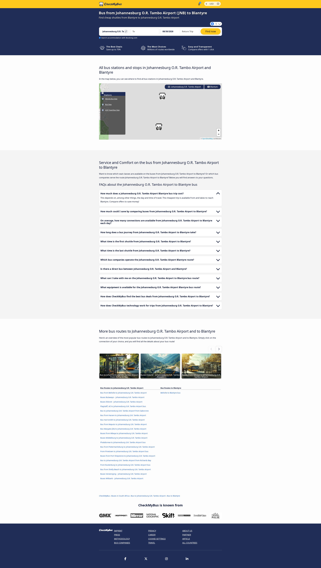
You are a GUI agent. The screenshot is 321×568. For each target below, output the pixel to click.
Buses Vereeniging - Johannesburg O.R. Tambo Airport (123, 474)
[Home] (110, 4)
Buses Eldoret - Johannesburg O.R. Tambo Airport (121, 402)
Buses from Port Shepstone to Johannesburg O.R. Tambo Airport (127, 456)
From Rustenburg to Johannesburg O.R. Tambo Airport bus (125, 465)
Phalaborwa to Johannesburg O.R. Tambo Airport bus (123, 442)
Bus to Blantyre (173, 496)
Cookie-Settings (157, 538)
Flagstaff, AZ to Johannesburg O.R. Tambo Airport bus (123, 406)
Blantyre (214, 87)
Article (186, 538)
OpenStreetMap (207, 138)
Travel (151, 542)
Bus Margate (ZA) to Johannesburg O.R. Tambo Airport (123, 429)
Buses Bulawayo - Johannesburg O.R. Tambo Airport (122, 397)
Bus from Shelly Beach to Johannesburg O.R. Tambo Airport (125, 469)
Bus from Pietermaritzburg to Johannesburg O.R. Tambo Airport (127, 447)
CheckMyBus (104, 496)
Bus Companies (122, 542)
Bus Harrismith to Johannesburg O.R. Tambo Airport (122, 420)
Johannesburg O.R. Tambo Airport (185, 87)
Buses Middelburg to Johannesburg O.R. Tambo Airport (123, 438)
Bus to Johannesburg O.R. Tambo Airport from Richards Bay (125, 460)
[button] (158, 126)
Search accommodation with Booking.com (119, 38)
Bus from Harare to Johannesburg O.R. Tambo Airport (123, 415)
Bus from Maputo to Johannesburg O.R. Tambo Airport (123, 424)
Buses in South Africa (120, 496)
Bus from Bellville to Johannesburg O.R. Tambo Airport (123, 393)
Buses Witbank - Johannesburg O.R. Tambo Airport (121, 478)
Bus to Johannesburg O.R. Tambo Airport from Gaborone (124, 411)
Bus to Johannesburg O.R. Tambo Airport (148, 496)
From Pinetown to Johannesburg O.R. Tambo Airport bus (124, 451)
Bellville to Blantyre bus (170, 393)
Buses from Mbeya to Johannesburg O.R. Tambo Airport (124, 433)
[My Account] (199, 4)
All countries (189, 542)
